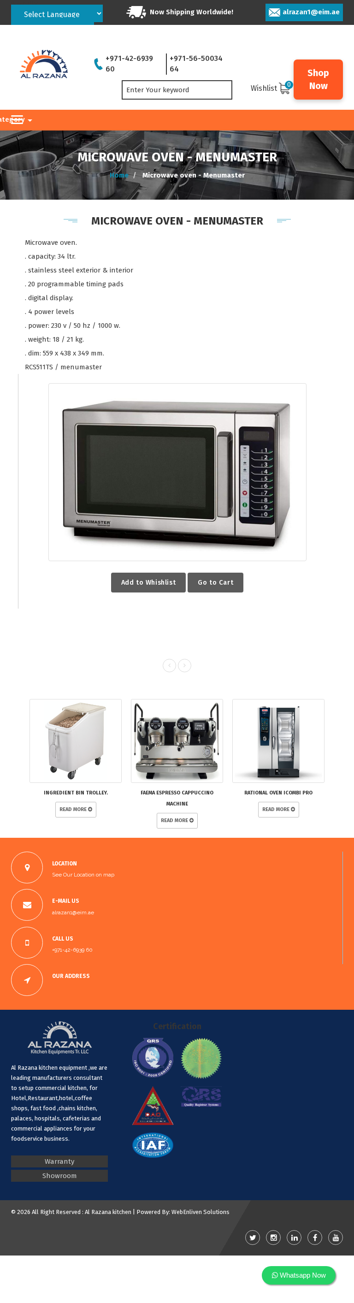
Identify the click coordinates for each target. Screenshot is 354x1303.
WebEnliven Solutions (200, 1211)
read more (73, 809)
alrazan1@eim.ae (311, 12)
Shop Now (318, 79)
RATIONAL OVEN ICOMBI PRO (278, 793)
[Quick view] (177, 472)
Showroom (59, 1176)
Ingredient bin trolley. (76, 793)
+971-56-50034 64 (196, 63)
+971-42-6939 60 (129, 63)
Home (119, 175)
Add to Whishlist (148, 582)
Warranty (59, 1161)
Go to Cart (215, 582)
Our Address (71, 976)
